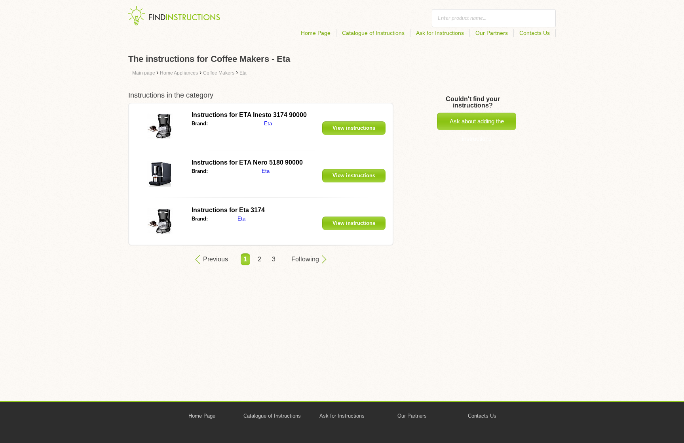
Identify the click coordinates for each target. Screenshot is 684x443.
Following (305, 259)
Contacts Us (534, 33)
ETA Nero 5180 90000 (247, 162)
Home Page (316, 33)
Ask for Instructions (440, 33)
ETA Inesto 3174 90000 (249, 114)
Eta (268, 124)
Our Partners (491, 33)
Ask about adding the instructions (477, 124)
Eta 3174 (228, 210)
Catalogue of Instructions (373, 33)
